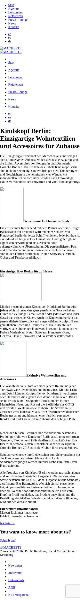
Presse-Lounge (17, 19)
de (9, 41)
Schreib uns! (8, 540)
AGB (11, 587)
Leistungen (15, 12)
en (9, 34)
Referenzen (15, 16)
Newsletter (15, 565)
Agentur (13, 8)
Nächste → (7, 523)
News (12, 23)
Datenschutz (16, 580)
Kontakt (13, 27)
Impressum (15, 572)
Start (11, 5)
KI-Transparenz (18, 595)
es (9, 37)
